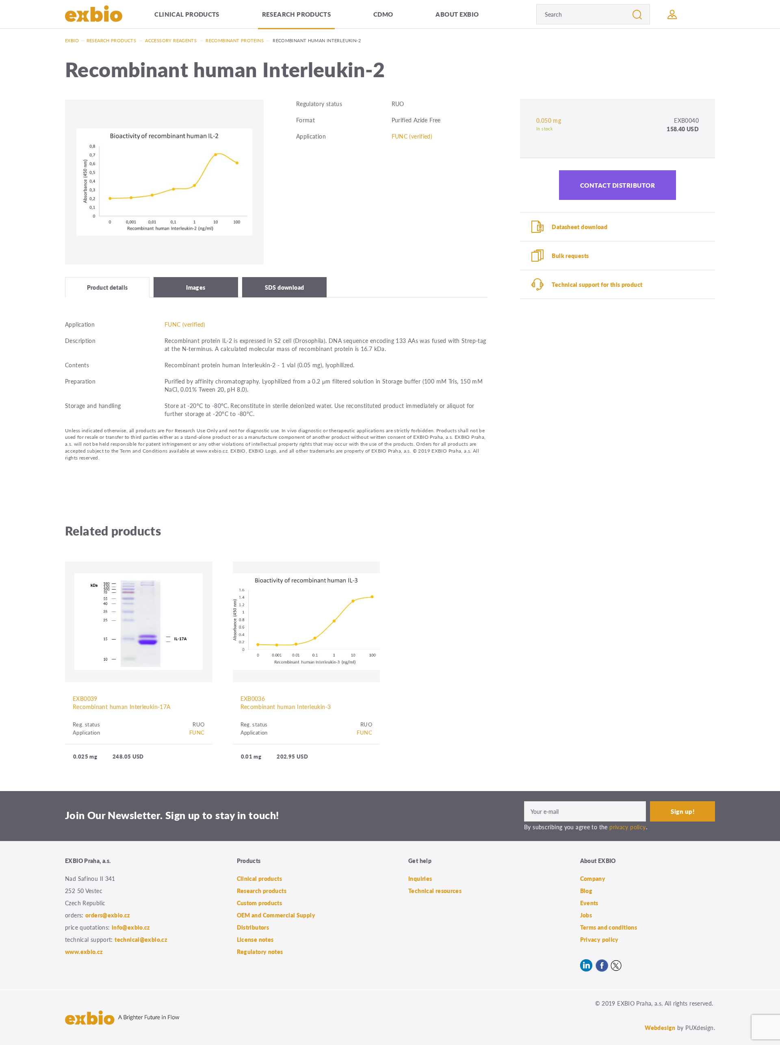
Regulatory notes (260, 951)
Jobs (586, 915)
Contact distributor (617, 185)
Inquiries (420, 878)
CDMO (383, 14)
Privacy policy (599, 939)
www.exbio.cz (84, 951)
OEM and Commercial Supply (276, 915)
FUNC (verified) (412, 136)
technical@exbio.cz (141, 939)
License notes (255, 939)
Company (593, 878)
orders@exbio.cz (107, 915)
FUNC (197, 732)
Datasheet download (579, 227)
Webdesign (660, 1027)
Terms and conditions (608, 927)
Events (589, 903)
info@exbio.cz (131, 927)
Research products (296, 14)
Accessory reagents (171, 40)
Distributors (253, 927)
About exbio (457, 14)
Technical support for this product (597, 284)
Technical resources (435, 891)
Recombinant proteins (235, 40)
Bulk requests (570, 255)
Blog (586, 891)
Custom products (259, 903)
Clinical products (186, 14)
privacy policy (627, 827)
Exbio (72, 40)
